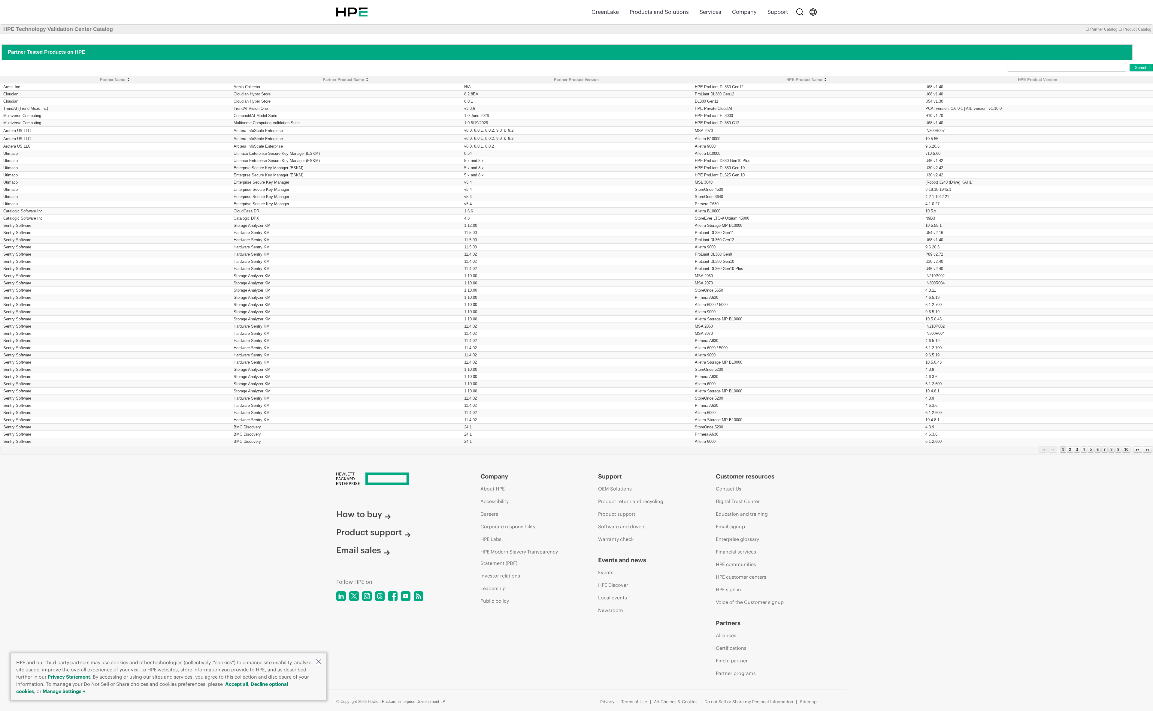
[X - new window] (354, 596)
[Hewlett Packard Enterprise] (352, 12)
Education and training (742, 514)
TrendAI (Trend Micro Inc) (25, 108)
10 (1126, 449)
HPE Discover (613, 585)
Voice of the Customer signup (750, 602)
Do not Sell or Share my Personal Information (748, 701)
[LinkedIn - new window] (341, 596)
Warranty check (616, 539)
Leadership (493, 588)
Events (605, 572)
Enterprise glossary (737, 539)
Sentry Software (17, 225)
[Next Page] (1137, 449)
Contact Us (728, 489)
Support (777, 11)
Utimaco (10, 153)
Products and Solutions (659, 11)
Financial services (736, 552)
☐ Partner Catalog (1101, 29)
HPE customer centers (741, 577)
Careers (489, 514)
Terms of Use (634, 701)
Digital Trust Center (738, 501)
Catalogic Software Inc (23, 211)
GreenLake (605, 11)
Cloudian (10, 94)
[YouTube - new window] (405, 596)
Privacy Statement (69, 677)
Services (710, 11)
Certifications (731, 648)
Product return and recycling (630, 501)
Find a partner (732, 661)
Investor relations (500, 576)
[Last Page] (1147, 449)
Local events (612, 598)
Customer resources (745, 476)
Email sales (358, 550)
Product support (369, 532)
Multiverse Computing (22, 115)
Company (744, 11)
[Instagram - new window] (367, 596)
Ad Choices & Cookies (676, 701)
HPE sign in (728, 589)
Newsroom (610, 610)
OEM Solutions (615, 489)
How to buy (359, 514)
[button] (318, 662)
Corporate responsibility (507, 527)
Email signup (730, 527)
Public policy (494, 601)
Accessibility (494, 501)
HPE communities (736, 564)
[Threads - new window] (380, 596)
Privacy (607, 701)
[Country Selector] (813, 12)
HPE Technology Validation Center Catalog (58, 29)
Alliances (726, 635)
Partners (728, 623)
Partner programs (736, 673)
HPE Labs (490, 539)
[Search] (799, 12)
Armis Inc (11, 87)
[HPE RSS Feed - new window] (418, 596)
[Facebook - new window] (393, 596)
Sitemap (808, 701)
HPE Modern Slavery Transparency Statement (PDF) (519, 557)
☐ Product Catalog (1134, 29)
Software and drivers (622, 527)
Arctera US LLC (17, 130)
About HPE (492, 489)
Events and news (622, 560)
